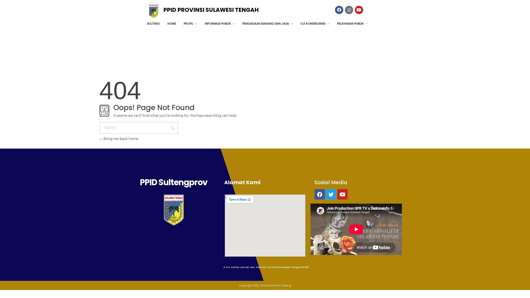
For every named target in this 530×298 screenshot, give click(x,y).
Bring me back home (120, 139)
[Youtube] (342, 194)
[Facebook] (319, 194)
